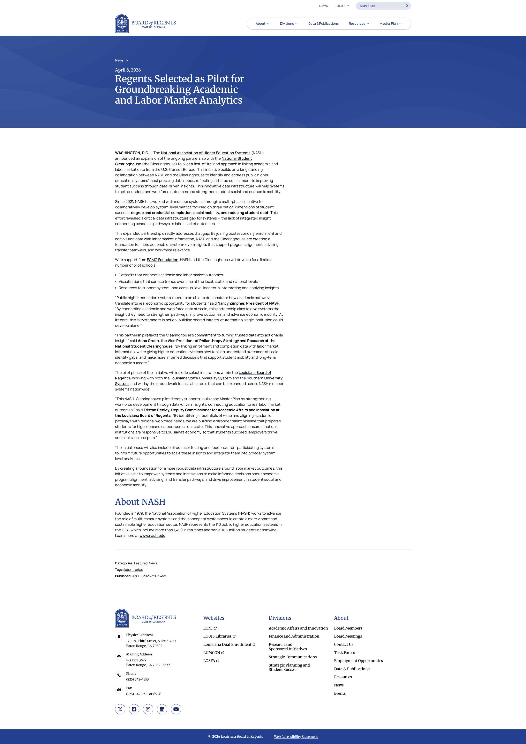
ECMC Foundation (162, 259)
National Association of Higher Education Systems (205, 152)
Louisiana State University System (201, 377)
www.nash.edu (152, 535)
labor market (133, 569)
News (119, 60)
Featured (141, 563)
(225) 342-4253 (137, 679)
